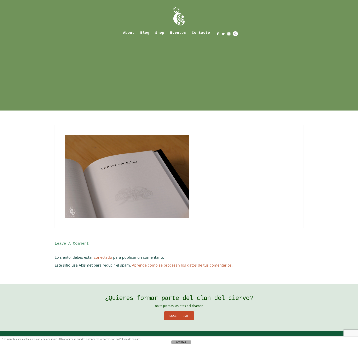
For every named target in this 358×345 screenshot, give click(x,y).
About (128, 33)
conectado (103, 257)
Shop (159, 33)
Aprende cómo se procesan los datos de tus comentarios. (182, 265)
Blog (144, 33)
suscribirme (179, 316)
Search (235, 33)
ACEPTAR (181, 342)
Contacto (201, 33)
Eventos (178, 33)
